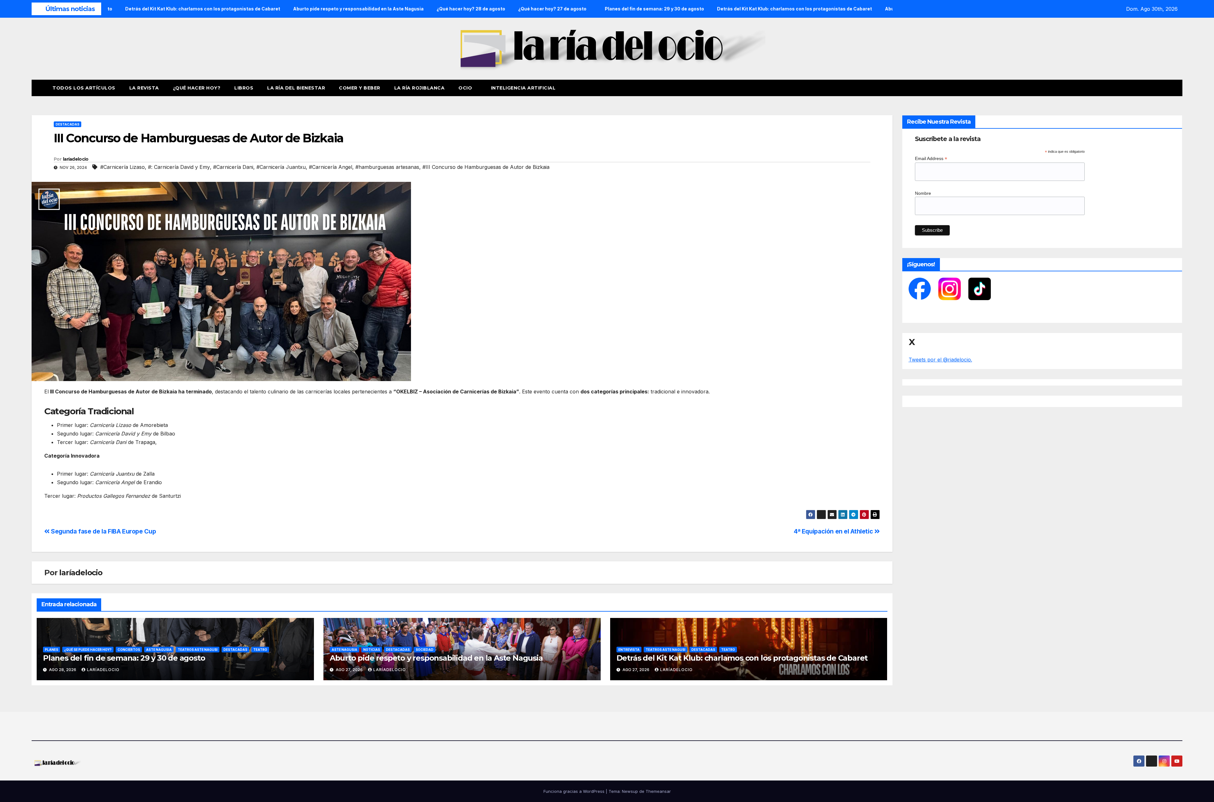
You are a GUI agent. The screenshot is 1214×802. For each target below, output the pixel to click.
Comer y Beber (359, 88)
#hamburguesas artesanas (387, 167)
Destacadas (67, 124)
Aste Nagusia (159, 649)
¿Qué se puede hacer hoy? (88, 649)
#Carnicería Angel (330, 167)
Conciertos (129, 649)
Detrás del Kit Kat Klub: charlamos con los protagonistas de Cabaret (742, 658)
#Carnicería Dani (233, 167)
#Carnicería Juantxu (281, 167)
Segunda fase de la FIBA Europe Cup (103, 531)
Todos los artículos (83, 88)
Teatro (260, 649)
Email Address (931, 159)
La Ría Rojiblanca (419, 88)
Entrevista (629, 649)
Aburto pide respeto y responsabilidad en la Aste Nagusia (436, 658)
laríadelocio (76, 159)
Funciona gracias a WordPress (574, 791)
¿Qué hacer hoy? (197, 88)
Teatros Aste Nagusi (198, 649)
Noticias (371, 649)
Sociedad (424, 649)
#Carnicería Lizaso (122, 167)
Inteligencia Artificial (523, 88)
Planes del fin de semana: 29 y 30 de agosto (124, 658)
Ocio (466, 88)
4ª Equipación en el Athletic (834, 531)
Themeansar (658, 791)
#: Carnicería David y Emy (179, 167)
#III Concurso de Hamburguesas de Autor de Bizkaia (485, 167)
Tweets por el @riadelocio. (940, 359)
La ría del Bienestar (296, 88)
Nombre (923, 193)
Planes (51, 649)
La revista (144, 88)
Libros (243, 88)
